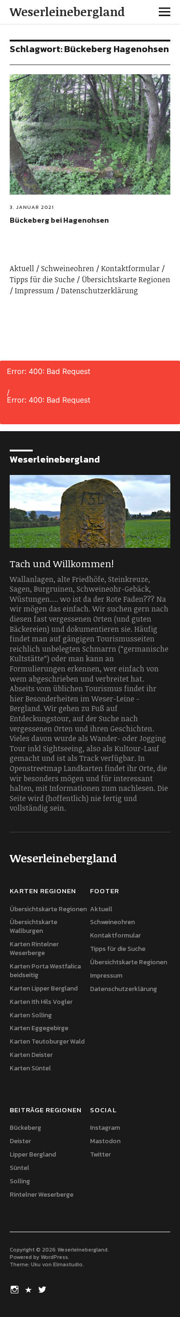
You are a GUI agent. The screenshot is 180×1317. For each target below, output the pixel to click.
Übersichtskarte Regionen (126, 279)
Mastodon (105, 1141)
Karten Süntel (30, 1068)
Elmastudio (68, 1264)
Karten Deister (31, 1055)
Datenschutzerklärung (99, 290)
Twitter (100, 1154)
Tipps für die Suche (42, 279)
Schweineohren (67, 268)
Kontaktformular (130, 268)
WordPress (54, 1257)
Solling (20, 1181)
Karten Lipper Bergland (44, 988)
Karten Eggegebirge (39, 1028)
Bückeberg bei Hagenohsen (59, 219)
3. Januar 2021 (32, 207)
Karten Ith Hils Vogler (41, 1002)
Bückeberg (25, 1128)
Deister (20, 1141)
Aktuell (22, 268)
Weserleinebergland (67, 11)
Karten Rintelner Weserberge (34, 948)
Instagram (105, 1128)
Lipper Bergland (33, 1154)
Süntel (19, 1168)
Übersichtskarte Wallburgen (33, 926)
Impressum (34, 290)
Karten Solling (31, 1015)
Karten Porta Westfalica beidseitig (45, 970)
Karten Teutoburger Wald (47, 1041)
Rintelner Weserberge (41, 1194)
